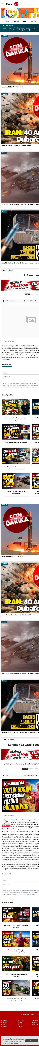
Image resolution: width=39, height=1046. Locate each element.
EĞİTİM (33, 21)
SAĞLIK (5, 1025)
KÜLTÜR (10, 270)
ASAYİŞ (4, 1027)
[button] (17, 27)
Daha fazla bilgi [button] (14, 1043)
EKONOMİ (15, 21)
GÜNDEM (6, 21)
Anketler (34, 1022)
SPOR (19, 1025)
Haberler (4, 270)
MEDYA (20, 1027)
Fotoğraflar (22, 30)
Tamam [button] (31, 1040)
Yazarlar (33, 30)
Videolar (12, 30)
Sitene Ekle (25, 1014)
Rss (33, 1014)
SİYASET (24, 21)
